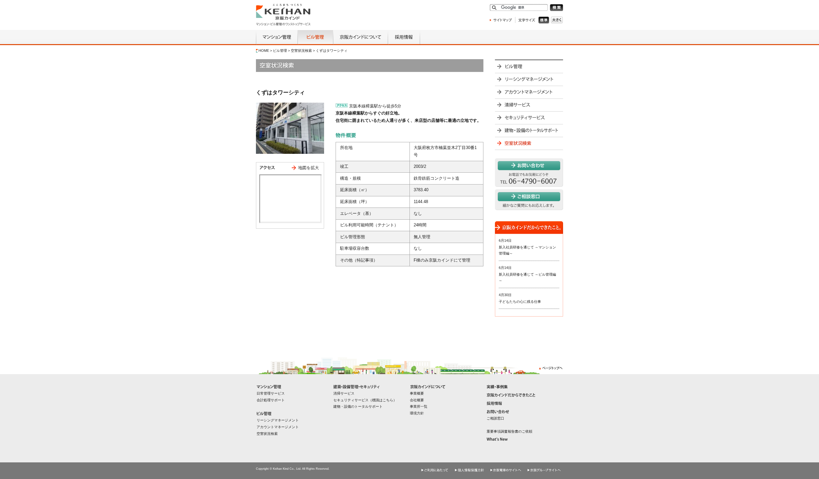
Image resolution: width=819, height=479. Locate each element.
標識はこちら (382, 400)
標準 (544, 20)
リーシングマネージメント (529, 79)
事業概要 (417, 393)
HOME (263, 50)
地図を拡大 (308, 167)
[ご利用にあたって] (435, 466)
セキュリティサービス (529, 117)
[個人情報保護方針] (469, 466)
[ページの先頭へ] (551, 370)
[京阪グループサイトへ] (544, 466)
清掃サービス (529, 104)
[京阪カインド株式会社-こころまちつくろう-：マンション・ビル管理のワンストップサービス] (283, 24)
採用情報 (404, 37)
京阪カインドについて (360, 37)
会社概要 (417, 400)
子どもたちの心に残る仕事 (520, 301)
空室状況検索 (301, 50)
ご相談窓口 (495, 418)
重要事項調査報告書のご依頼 (509, 431)
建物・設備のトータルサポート (529, 130)
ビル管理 (315, 37)
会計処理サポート (271, 400)
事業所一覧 (418, 406)
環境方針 (417, 413)
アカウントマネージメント (529, 92)
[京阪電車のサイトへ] (505, 466)
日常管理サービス (271, 393)
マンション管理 (277, 37)
